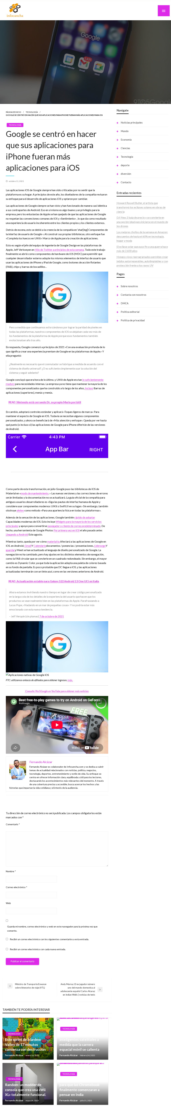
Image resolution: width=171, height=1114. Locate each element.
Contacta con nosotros (133, 294)
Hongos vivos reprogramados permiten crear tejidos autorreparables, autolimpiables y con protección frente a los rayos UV (142, 261)
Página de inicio (13, 112)
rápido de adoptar (84, 517)
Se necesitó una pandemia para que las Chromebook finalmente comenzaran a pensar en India (79, 1087)
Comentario (13, 824)
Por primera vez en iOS (67, 530)
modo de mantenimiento (34, 493)
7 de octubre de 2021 (51, 616)
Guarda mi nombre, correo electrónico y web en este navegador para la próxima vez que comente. (52, 928)
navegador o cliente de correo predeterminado (74, 525)
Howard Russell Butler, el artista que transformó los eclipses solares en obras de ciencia (141, 207)
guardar (10, 550)
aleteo (20, 510)
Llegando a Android (17, 534)
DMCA (124, 303)
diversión (126, 173)
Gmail (28, 545)
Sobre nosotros (129, 286)
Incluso (89, 388)
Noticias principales (132, 122)
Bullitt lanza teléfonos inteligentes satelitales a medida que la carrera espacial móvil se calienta (79, 1042)
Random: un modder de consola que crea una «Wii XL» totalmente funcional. (25, 1090)
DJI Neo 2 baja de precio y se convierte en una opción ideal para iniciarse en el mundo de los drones (142, 222)
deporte (125, 165)
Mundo (125, 131)
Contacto (126, 182)
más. (70, 680)
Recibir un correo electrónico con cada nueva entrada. (38, 949)
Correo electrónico (16, 887)
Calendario (40, 545)
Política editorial (130, 311)
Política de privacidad (133, 320)
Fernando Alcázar (14, 1055)
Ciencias (125, 148)
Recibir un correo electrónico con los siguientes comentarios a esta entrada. (49, 939)
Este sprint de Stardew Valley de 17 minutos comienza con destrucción (25, 1044)
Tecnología (32, 112)
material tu (53, 541)
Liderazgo (100, 545)
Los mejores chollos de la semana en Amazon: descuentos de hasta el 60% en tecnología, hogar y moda (142, 236)
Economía (126, 139)
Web (8, 903)
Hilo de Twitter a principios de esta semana (59, 249)
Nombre (11, 871)
